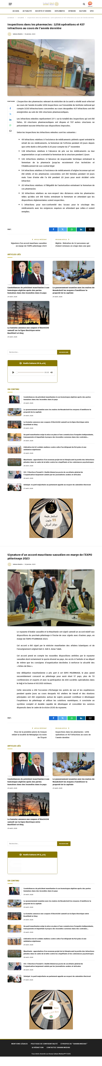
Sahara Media (18, 34)
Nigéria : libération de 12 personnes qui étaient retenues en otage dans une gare (72, 245)
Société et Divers (43, 11)
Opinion (72, 11)
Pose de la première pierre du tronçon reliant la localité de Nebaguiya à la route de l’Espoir (29, 734)
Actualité (27, 11)
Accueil (16, 11)
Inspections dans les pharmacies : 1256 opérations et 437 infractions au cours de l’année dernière (73, 734)
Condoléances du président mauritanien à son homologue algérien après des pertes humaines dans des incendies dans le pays (28, 290)
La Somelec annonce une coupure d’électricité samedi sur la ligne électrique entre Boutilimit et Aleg (28, 331)
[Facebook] (10, 108)
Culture (82, 11)
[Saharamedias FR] (51, 4)
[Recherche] (84, 4)
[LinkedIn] (10, 120)
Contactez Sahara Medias (58, 1047)
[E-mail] (10, 131)
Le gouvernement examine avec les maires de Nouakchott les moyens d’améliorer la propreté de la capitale (73, 290)
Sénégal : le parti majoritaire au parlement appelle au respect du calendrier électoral (57, 485)
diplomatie (60, 11)
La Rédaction (38, 1047)
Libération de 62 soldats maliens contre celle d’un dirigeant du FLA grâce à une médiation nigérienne (55, 448)
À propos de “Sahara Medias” (74, 1043)
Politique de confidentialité (44, 1043)
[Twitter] (10, 114)
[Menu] (10, 4)
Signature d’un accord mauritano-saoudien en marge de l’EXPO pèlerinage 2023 (29, 245)
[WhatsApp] (10, 125)
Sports (93, 11)
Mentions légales (19, 1043)
